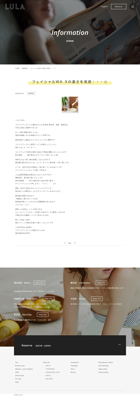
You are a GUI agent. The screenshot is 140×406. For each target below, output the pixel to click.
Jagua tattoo (102, 369)
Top (16, 362)
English (104, 6)
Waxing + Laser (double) (24, 369)
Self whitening (103, 366)
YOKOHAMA (50, 369)
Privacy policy (103, 372)
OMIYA (48, 375)
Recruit (73, 372)
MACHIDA (49, 379)
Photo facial (19, 375)
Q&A (17, 382)
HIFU (17, 372)
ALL (69, 243)
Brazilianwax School (105, 362)
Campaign (74, 366)
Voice (73, 369)
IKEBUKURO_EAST (53, 372)
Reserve (118, 6)
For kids (18, 379)
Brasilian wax (20, 366)
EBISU (48, 366)
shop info (39, 283)
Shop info (46, 362)
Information (75, 362)
